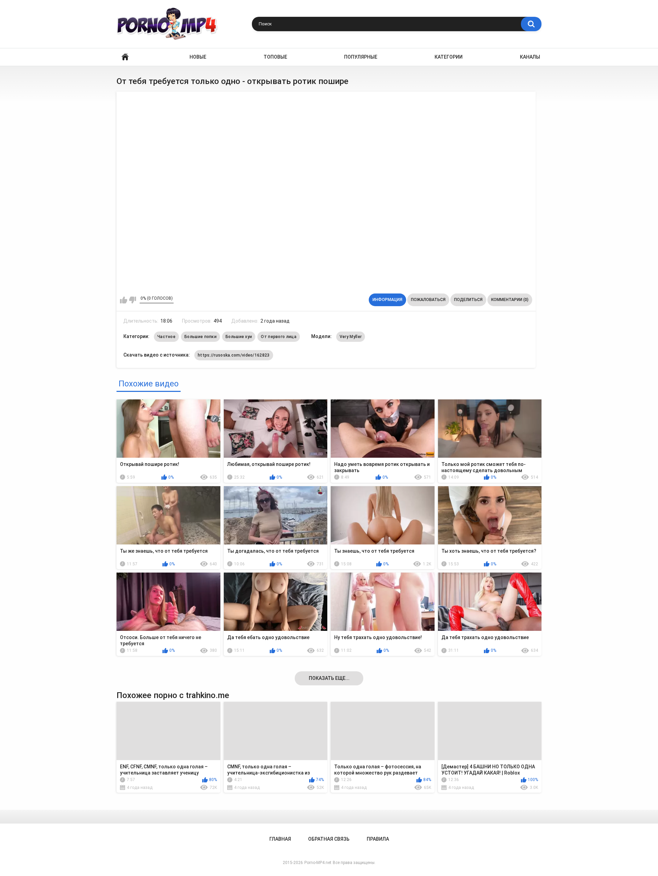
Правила (378, 839)
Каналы (530, 57)
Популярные (360, 57)
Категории (449, 57)
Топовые (275, 57)
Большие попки (200, 336)
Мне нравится (123, 300)
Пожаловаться (428, 299)
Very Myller (351, 336)
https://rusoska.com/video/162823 (234, 355)
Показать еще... (329, 678)
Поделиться (468, 299)
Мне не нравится (132, 300)
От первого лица (278, 336)
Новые (198, 57)
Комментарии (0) (509, 299)
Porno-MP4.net (317, 862)
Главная (125, 57)
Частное (166, 336)
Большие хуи (239, 336)
